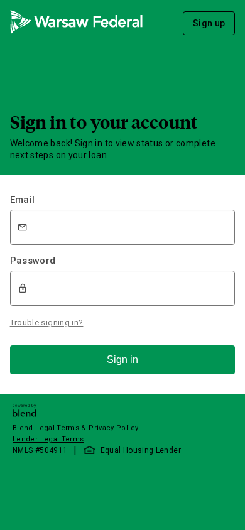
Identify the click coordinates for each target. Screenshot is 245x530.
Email (22, 199)
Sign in (122, 359)
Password (33, 260)
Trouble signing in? (47, 322)
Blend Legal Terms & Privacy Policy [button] (75, 428)
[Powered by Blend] (24, 413)
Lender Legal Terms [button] (48, 439)
